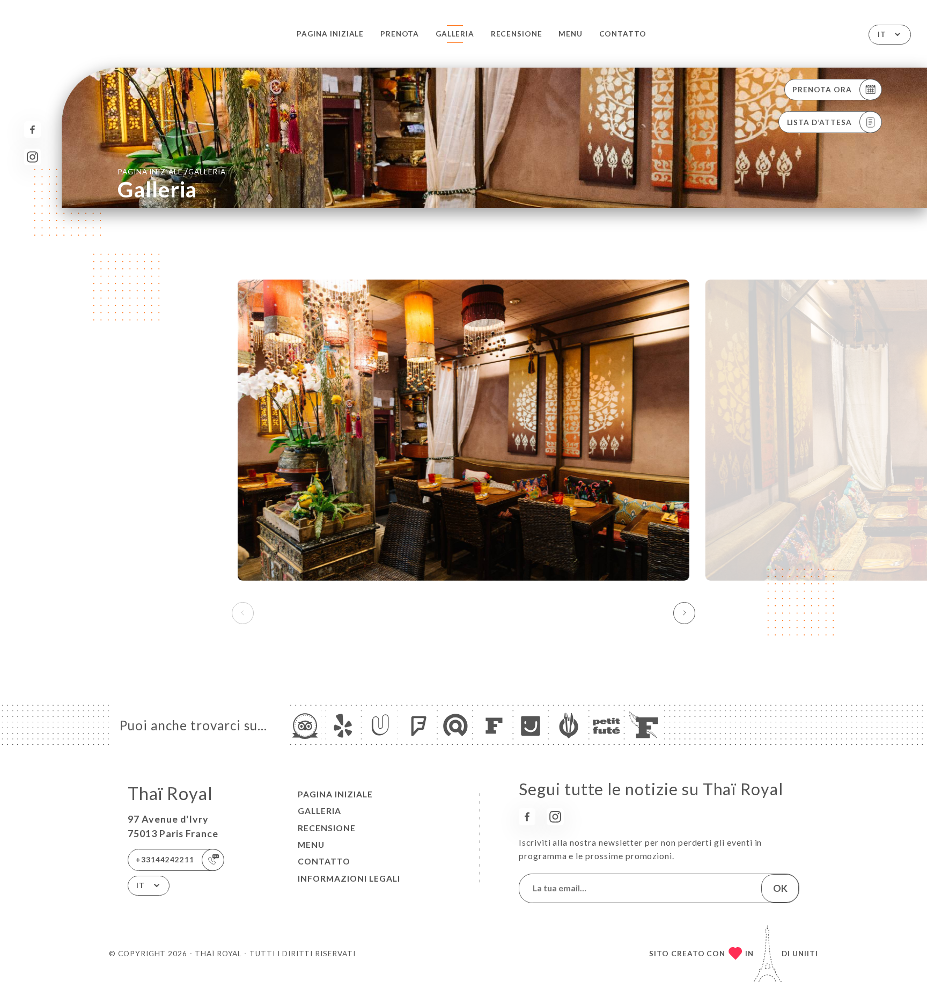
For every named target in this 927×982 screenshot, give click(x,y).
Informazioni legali (349, 878)
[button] (684, 613)
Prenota (400, 34)
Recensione (516, 34)
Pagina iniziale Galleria (171, 171)
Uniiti (805, 953)
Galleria (455, 34)
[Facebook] (32, 129)
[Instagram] (32, 157)
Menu (570, 34)
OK (780, 888)
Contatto (623, 34)
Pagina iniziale (330, 34)
